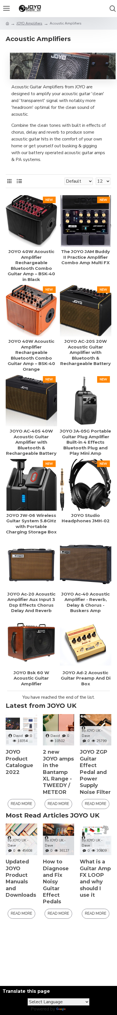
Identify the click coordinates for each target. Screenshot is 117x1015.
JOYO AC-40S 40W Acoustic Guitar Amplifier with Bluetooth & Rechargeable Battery (31, 442)
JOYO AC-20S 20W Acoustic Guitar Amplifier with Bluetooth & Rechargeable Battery (85, 352)
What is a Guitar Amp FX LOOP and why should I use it (95, 878)
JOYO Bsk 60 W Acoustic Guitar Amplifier (31, 678)
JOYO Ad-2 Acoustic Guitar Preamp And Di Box (85, 678)
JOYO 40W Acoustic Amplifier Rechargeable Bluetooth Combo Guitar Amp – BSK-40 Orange (31, 355)
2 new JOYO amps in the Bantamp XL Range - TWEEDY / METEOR (58, 772)
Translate (76, 1009)
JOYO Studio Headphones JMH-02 (86, 518)
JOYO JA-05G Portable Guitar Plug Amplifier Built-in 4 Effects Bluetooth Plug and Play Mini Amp (85, 442)
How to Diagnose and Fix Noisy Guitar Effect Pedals (56, 882)
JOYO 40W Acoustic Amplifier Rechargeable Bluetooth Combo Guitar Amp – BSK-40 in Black (31, 265)
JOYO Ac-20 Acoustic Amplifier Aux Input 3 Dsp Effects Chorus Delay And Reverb (31, 602)
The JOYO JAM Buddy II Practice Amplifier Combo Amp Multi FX (85, 257)
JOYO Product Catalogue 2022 (19, 762)
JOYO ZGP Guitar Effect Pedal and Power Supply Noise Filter (95, 772)
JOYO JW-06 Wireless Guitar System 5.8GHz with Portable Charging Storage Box (31, 524)
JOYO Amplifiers (29, 23)
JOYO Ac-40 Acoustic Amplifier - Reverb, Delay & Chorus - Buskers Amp (85, 602)
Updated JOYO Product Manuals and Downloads (21, 878)
